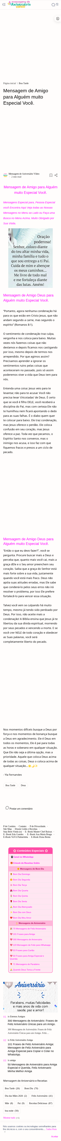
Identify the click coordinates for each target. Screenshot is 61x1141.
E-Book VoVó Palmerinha (15, 837)
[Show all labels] (11, 1117)
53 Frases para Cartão (23, 950)
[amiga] (13, 1060)
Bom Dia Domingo (21, 874)
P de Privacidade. (38, 826)
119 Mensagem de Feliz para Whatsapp (31, 945)
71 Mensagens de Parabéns (26, 964)
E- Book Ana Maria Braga (39, 834)
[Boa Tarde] (10, 785)
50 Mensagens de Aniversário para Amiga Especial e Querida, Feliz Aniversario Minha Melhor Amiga (32, 1068)
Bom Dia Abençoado (22, 907)
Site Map (7, 829)
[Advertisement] (30, 44)
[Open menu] (4, 5)
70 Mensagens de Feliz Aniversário (29, 928)
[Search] (53, 5)
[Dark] (57, 5)
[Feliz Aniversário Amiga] (21, 1040)
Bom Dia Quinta (20, 896)
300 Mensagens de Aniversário (27, 939)
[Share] (56, 175)
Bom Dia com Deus (22, 912)
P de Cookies (9, 826)
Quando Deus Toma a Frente (26, 969)
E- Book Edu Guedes (13, 834)
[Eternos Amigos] (17, 1016)
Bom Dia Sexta (20, 901)
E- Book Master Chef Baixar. (38, 831)
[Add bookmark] (51, 175)
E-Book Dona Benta (40, 837)
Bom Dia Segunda (21, 879)
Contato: (23, 826)
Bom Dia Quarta (20, 890)
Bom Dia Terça (20, 885)
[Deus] (23, 785)
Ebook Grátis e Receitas (26, 829)
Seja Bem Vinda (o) (12, 831)
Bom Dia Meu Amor (22, 918)
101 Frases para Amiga (24, 934)
